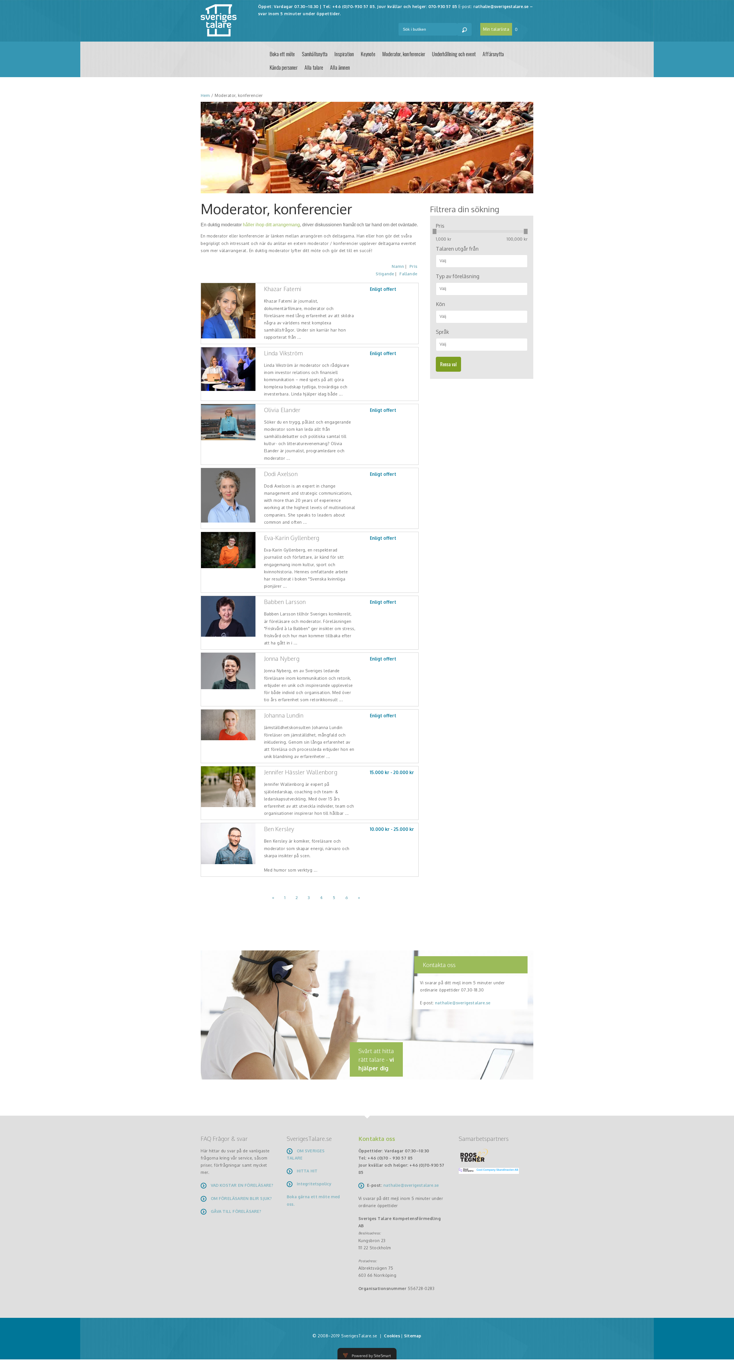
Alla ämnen (340, 67)
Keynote (368, 54)
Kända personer (284, 67)
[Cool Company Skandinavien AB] (486, 1170)
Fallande (408, 273)
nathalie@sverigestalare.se (462, 1002)
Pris (413, 266)
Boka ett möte (282, 54)
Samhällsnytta (315, 54)
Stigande (385, 273)
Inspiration (344, 54)
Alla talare (313, 67)
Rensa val (448, 364)
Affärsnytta (493, 54)
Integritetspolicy (314, 1183)
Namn (398, 266)
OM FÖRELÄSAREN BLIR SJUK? (241, 1198)
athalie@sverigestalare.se (502, 6)
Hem (205, 95)
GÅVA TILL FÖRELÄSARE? (236, 1211)
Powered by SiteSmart (371, 1355)
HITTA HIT (307, 1170)
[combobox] (482, 261)
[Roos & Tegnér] (474, 1155)
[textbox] (484, 260)
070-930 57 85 (442, 6)
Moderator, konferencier (403, 54)
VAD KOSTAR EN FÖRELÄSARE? (242, 1185)
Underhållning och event (454, 54)
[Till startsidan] (218, 20)
